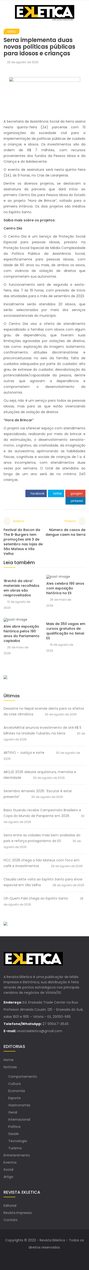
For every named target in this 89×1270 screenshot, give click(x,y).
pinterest (76, 501)
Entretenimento (17, 1155)
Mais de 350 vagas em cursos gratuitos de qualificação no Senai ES (65, 630)
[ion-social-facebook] (39, 1256)
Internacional (19, 1119)
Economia (16, 1090)
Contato (11, 1220)
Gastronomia (19, 1105)
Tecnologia (17, 1141)
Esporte (14, 1098)
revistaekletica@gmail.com (39, 1031)
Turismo (15, 1148)
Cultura (14, 1083)
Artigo (8, 1176)
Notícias (10, 1067)
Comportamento (22, 1076)
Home (9, 1059)
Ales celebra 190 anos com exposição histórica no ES (65, 588)
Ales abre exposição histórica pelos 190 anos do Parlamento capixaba (21, 633)
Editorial (10, 1205)
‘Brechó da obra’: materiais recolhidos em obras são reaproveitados (21, 588)
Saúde (13, 1133)
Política (14, 1126)
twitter (57, 493)
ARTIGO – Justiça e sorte (24, 752)
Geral (11, 32)
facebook (37, 493)
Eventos (10, 1162)
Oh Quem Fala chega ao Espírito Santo (36, 898)
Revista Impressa (18, 1212)
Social (8, 1169)
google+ (76, 493)
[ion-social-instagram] (49, 1256)
